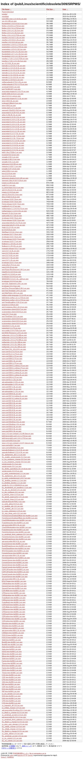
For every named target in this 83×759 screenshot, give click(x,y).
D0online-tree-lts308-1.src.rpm (13, 626)
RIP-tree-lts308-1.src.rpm (11, 691)
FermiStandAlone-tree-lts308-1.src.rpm (16, 558)
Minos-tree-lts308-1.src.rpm (11, 656)
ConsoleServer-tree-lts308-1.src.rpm (15, 562)
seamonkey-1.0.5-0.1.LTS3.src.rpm (14, 47)
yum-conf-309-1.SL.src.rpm (11, 389)
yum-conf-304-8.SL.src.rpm (11, 415)
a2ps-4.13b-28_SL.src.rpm (11, 115)
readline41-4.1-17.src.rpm (11, 206)
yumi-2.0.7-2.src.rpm (9, 314)
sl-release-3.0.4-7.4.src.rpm (11, 262)
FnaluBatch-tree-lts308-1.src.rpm (13, 602)
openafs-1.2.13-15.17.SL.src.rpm (13, 66)
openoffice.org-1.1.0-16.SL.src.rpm (14, 19)
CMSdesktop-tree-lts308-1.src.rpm (14, 595)
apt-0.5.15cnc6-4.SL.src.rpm (12, 190)
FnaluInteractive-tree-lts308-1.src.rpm (15, 530)
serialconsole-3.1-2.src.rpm (11, 464)
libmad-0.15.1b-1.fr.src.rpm (11, 213)
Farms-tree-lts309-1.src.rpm (12, 661)
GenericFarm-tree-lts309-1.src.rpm (14, 586)
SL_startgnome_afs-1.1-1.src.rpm (14, 455)
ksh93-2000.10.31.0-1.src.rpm (12, 94)
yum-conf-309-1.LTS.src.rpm (12, 363)
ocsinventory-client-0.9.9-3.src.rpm (14, 323)
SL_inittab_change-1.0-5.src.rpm (13, 726)
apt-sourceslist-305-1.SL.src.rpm (13, 579)
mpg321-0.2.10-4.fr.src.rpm (11, 272)
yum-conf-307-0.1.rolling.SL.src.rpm (14, 398)
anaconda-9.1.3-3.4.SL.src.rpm (13, 145)
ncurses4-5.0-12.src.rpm (10, 155)
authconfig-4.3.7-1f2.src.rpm (12, 216)
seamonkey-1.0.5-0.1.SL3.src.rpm (14, 49)
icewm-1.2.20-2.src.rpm (10, 183)
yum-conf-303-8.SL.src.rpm (11, 417)
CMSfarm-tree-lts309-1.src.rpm (13, 628)
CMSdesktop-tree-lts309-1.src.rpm (14, 583)
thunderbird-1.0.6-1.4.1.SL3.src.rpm (14, 52)
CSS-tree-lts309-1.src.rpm (11, 675)
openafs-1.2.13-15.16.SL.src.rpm (13, 68)
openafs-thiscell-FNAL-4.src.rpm (13, 501)
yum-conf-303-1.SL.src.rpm (11, 431)
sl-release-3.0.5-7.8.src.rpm (11, 237)
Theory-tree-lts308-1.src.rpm (12, 673)
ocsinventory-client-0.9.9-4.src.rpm (14, 321)
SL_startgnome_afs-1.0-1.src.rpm (14, 476)
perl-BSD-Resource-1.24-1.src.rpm (14, 333)
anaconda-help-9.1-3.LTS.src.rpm (14, 223)
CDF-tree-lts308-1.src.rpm (11, 687)
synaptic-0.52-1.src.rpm (10, 157)
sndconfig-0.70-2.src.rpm (11, 265)
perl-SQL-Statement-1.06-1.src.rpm (14, 283)
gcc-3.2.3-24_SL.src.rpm (10, 63)
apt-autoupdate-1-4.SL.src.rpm (13, 384)
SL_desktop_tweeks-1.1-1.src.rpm (14, 480)
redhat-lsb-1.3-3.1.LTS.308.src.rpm (14, 335)
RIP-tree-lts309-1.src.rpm (11, 684)
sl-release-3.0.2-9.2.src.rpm (11, 281)
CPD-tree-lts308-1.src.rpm (11, 701)
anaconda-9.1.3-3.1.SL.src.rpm (13, 150)
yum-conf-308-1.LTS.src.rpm (12, 356)
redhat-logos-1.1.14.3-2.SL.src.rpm (14, 211)
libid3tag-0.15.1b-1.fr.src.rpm (12, 232)
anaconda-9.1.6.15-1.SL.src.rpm (13, 117)
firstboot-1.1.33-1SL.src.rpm (12, 246)
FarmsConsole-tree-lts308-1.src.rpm (15, 574)
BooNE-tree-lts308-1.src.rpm (12, 644)
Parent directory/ (8, 12)
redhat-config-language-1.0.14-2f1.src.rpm (17, 295)
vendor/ (4, 14)
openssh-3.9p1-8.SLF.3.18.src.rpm (14, 180)
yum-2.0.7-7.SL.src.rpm (10, 258)
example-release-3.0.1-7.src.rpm (13, 248)
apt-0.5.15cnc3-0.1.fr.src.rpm (12, 194)
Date (64, 9)
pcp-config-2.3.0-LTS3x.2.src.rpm (14, 330)
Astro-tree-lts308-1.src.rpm (11, 647)
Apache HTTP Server (25, 755)
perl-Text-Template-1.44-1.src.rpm (14, 291)
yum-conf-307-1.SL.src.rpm (11, 387)
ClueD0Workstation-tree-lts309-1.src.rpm (16, 520)
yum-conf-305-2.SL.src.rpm (11, 405)
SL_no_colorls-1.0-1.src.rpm (12, 741)
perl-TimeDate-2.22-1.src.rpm (12, 316)
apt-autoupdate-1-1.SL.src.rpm (13, 391)
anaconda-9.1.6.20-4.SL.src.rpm (13, 112)
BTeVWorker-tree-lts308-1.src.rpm (14, 619)
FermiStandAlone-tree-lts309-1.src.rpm (16, 548)
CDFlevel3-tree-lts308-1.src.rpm (13, 614)
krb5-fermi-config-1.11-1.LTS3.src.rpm (15, 298)
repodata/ (5, 16)
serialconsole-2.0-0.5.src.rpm (12, 471)
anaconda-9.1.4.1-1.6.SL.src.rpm (13, 129)
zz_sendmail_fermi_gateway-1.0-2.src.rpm (17, 719)
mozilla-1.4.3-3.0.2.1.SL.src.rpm (13, 40)
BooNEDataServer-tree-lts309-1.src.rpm (16, 539)
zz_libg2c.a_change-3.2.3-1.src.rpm (15, 712)
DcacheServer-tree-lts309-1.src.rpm (14, 544)
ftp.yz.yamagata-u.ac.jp (38, 753)
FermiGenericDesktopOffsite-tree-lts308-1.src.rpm (19, 518)
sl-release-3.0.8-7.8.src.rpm (11, 218)
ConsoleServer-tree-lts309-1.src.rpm (15, 553)
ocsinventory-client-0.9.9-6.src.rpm (14, 312)
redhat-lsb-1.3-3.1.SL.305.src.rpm (14, 347)
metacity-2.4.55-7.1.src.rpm (11, 166)
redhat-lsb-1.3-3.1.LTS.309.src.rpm (14, 340)
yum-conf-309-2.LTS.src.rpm (12, 358)
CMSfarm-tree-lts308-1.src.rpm (13, 633)
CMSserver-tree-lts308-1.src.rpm (13, 609)
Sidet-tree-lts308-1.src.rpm (11, 658)
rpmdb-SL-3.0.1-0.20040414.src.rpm (15, 485)
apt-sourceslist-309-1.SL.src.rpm (13, 630)
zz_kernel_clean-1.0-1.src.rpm (13, 499)
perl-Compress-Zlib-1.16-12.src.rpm (14, 307)
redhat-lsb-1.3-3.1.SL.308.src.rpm (14, 342)
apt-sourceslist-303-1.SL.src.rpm (13, 525)
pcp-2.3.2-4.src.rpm (9, 176)
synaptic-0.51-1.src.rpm (10, 162)
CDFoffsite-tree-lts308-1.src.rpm (13, 607)
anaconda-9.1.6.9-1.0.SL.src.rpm (13, 124)
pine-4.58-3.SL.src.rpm (10, 101)
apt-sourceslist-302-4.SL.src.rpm (13, 541)
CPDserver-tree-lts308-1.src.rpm (13, 612)
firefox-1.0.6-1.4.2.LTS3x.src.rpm (13, 35)
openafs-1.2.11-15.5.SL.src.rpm (13, 77)
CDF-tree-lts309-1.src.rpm (11, 677)
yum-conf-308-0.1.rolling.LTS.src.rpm (15, 366)
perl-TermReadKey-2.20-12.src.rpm (14, 302)
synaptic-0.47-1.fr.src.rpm (11, 169)
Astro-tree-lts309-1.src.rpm (11, 649)
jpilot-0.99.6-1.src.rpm (9, 171)
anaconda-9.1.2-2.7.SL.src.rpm (13, 134)
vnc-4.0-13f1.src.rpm (9, 21)
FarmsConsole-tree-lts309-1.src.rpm (15, 567)
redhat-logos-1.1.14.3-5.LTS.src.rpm (15, 209)
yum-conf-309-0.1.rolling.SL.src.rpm (14, 373)
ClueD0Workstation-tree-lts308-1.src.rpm (16, 527)
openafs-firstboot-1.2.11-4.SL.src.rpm (15, 452)
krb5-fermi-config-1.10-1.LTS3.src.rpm (15, 300)
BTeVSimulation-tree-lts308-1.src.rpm (15, 551)
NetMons (10, 757)
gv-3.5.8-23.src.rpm (9, 230)
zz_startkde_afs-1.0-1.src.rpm (12, 506)
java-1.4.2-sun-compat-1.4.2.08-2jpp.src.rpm (18, 433)
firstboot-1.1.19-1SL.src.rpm (12, 244)
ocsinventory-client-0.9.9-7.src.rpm (14, 309)
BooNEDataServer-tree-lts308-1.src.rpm (16, 546)
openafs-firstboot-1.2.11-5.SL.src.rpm (15, 450)
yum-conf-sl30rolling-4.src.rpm (13, 448)
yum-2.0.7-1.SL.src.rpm (10, 260)
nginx (12, 755)
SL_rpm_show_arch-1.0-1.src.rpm (14, 513)
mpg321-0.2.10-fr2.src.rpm (11, 274)
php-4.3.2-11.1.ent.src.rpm (11, 96)
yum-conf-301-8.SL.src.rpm (11, 410)
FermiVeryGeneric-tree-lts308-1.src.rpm (16, 537)
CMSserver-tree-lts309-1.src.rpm (13, 600)
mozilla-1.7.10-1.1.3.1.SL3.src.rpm (14, 61)
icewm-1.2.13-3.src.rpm (10, 192)
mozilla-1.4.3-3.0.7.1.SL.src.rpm (13, 38)
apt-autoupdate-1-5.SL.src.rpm (13, 382)
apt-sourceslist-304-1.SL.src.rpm (13, 555)
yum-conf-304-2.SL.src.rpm (11, 419)
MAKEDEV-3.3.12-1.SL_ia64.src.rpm (15, 279)
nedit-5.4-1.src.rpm (8, 185)
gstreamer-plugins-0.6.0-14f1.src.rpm (15, 178)
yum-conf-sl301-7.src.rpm (11, 445)
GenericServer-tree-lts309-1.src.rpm (15, 560)
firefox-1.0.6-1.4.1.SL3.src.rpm (12, 30)
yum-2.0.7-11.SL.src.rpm (10, 251)
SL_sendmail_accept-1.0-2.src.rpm (14, 736)
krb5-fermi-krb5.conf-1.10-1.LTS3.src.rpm (16, 438)
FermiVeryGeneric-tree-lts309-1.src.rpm (16, 532)
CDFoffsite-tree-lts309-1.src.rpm (13, 591)
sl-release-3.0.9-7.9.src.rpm (11, 202)
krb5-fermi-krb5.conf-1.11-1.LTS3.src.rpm (16, 436)
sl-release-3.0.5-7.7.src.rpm (11, 241)
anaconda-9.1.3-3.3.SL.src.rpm (13, 143)
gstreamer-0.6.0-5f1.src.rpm (12, 164)
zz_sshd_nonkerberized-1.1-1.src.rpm (15, 473)
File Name (6, 9)
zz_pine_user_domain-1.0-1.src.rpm (15, 724)
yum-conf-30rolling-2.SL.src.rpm (13, 422)
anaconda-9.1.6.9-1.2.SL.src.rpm (13, 119)
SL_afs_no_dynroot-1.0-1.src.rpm (14, 490)
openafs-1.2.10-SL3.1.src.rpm (12, 80)
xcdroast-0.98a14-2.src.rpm (11, 103)
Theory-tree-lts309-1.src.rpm (12, 663)
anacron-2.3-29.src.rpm (10, 305)
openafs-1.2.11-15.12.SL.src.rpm (13, 70)
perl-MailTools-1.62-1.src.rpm (12, 293)
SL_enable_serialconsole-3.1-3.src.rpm (16, 457)
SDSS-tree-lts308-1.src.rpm (12, 670)
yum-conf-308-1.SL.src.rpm (11, 361)
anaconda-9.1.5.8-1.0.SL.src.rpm (13, 127)
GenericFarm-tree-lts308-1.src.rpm (14, 588)
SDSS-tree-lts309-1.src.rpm (12, 651)
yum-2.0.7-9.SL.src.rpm (10, 253)
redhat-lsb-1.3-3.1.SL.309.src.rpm (14, 344)
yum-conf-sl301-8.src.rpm (11, 441)
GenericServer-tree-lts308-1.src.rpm (15, 565)
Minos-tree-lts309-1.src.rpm (11, 654)
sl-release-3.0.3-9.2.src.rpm (11, 277)
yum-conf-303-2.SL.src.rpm (11, 427)
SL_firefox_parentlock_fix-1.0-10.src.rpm (16, 469)
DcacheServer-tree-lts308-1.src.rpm (14, 576)
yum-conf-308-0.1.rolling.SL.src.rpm (14, 375)
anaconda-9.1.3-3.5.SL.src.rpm (13, 148)
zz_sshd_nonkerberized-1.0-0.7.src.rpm (16, 478)
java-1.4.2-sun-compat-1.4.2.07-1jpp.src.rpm (18, 443)
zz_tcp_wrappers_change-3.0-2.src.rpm (16, 462)
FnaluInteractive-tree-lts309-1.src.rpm (15, 523)
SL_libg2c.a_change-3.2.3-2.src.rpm (15, 722)
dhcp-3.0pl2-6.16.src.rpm (11, 197)
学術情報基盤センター (21, 753)
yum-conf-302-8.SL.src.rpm (11, 412)
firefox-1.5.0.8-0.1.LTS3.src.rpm (13, 26)
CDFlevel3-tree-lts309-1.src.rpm (13, 605)
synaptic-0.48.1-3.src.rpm (11, 159)
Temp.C (3, 757)
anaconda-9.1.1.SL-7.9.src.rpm (13, 138)
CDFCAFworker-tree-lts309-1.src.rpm (15, 572)
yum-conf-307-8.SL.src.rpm (11, 401)
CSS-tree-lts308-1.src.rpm (11, 703)
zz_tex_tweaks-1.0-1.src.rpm (12, 694)
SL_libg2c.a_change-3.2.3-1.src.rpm (15, 731)
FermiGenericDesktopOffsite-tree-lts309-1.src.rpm (19, 516)
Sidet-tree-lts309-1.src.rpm (11, 640)
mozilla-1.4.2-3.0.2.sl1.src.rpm (12, 42)
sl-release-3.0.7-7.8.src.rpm (11, 234)
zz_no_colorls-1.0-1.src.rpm (12, 738)
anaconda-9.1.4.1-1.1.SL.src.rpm (13, 131)
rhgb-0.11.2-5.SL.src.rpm (11, 227)
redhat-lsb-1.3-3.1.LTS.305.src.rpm (14, 337)
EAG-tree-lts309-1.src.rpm (11, 689)
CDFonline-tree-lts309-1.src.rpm (13, 616)
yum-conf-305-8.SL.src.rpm (11, 408)
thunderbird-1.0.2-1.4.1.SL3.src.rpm (14, 56)
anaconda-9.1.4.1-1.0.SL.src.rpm (13, 141)
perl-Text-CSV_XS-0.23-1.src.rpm (14, 349)
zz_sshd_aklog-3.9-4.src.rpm (12, 504)
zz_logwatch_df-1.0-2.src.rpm (12, 705)
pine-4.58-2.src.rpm (9, 105)
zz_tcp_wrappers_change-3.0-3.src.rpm (16, 459)
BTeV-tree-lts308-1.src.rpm (11, 666)
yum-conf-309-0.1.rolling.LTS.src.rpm (15, 368)
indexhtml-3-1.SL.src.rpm (11, 326)
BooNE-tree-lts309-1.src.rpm (12, 642)
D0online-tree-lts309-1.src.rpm (13, 623)
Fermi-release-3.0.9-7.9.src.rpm (13, 204)
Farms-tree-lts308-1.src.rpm (12, 668)
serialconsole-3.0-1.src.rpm (11, 466)
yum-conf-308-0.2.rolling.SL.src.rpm (14, 370)
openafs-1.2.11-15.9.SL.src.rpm (13, 75)
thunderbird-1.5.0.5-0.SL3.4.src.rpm (14, 23)
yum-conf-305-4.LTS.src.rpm (12, 377)
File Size (49, 9)
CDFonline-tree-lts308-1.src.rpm (13, 621)
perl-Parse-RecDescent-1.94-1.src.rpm (16, 269)
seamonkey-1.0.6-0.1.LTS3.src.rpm (14, 44)
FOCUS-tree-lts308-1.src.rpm (12, 637)
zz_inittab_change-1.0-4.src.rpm (13, 708)
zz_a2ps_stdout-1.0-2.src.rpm (12, 733)
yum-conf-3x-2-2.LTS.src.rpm (12, 352)
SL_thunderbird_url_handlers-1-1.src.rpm (16, 487)
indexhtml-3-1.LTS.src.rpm (11, 328)
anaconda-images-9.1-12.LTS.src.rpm (15, 91)
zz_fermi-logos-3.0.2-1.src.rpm (13, 187)
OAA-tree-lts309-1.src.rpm (11, 682)
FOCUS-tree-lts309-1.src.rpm (12, 635)
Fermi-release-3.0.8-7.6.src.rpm (13, 220)
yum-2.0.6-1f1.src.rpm (9, 267)
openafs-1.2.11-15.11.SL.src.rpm (13, 73)
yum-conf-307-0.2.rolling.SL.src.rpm (14, 396)
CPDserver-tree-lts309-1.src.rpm (13, 593)
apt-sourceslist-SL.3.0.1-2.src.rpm (14, 717)
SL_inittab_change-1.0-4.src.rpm (13, 729)
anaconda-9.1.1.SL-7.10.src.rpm (13, 136)
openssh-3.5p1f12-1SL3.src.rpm (13, 110)
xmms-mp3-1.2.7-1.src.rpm (11, 108)
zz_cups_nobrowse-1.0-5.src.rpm (14, 511)
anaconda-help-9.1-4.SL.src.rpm (13, 225)
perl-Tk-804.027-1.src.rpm (11, 89)
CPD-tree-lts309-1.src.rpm (11, 680)
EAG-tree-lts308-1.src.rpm (11, 696)
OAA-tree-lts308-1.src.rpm (11, 698)
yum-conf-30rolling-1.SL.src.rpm (13, 424)
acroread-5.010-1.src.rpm (11, 87)
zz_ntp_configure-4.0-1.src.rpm (13, 492)
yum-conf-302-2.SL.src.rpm (11, 429)
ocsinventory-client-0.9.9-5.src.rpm (14, 319)
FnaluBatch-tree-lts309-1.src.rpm (13, 598)
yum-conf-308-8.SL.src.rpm (11, 394)
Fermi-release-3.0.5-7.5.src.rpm (13, 239)
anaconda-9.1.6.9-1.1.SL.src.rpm (13, 122)
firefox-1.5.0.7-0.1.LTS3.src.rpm (13, 28)
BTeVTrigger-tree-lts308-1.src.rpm (14, 581)
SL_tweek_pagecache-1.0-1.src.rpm (15, 497)
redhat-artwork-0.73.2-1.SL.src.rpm (14, 82)
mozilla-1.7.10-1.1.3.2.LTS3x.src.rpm (15, 59)
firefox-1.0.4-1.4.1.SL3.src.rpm (12, 33)
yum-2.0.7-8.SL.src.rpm (10, 255)
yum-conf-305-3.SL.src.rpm (11, 403)
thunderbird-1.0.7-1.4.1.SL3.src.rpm (14, 54)
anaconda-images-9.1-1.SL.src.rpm (14, 98)
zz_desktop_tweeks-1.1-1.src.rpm (14, 483)
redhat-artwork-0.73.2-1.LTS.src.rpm (15, 84)
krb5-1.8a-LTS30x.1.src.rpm (12, 152)
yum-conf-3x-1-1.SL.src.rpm (12, 380)
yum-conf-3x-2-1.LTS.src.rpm (12, 354)
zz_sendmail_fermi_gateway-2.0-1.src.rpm (17, 534)
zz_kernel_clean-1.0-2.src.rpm (13, 494)
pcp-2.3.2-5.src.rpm (9, 173)
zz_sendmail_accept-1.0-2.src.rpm (14, 715)
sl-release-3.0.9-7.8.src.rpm (11, 199)
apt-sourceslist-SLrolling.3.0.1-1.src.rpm (16, 710)
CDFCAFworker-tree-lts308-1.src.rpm (15, 569)
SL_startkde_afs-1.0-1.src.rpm (12, 508)
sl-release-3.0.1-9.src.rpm (11, 286)
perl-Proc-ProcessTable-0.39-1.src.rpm (16, 288)
